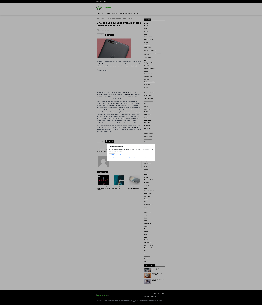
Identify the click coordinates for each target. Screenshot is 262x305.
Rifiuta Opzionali (131, 157)
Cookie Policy (112, 154)
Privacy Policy (119, 154)
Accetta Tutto (146, 157)
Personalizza (116, 157)
